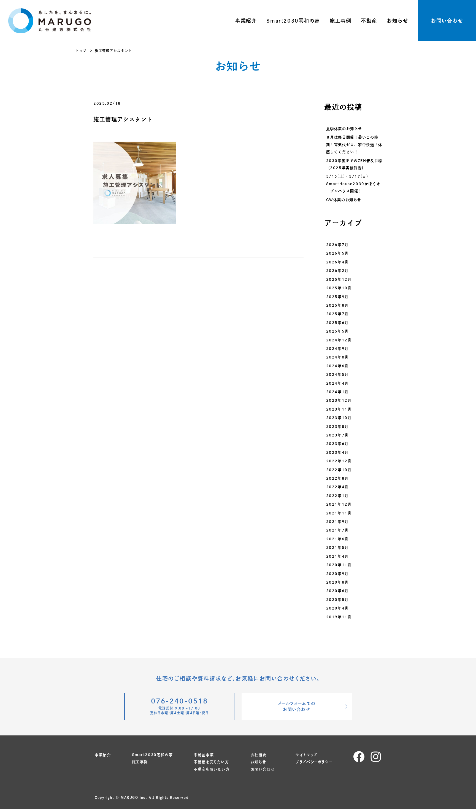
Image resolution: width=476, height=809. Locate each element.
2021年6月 (337, 539)
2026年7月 (337, 245)
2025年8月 (337, 305)
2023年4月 (337, 452)
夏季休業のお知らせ (344, 129)
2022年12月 (339, 461)
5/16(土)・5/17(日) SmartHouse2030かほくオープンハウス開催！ (353, 183)
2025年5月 (337, 331)
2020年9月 (337, 574)
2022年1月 (337, 496)
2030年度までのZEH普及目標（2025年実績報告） (354, 164)
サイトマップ (306, 755)
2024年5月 (337, 374)
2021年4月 (337, 556)
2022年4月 (337, 487)
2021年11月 (339, 513)
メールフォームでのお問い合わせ (297, 706)
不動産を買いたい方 (211, 769)
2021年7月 (337, 530)
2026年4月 (337, 262)
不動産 (369, 20)
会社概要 (259, 755)
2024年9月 (337, 348)
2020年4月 (337, 608)
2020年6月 (337, 591)
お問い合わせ (447, 20)
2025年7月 (337, 314)
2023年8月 (337, 426)
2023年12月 (339, 400)
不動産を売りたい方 (211, 762)
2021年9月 (337, 522)
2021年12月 (339, 504)
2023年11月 (339, 409)
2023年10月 (339, 418)
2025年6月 (337, 323)
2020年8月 (337, 582)
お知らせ (397, 20)
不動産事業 (204, 755)
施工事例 (340, 20)
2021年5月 (337, 547)
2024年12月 (339, 340)
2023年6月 (337, 444)
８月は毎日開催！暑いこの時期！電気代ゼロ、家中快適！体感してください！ (354, 144)
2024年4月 (337, 383)
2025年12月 (339, 279)
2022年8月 (337, 478)
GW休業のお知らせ (343, 200)
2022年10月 (339, 470)
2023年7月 (337, 435)
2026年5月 (337, 253)
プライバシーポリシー (314, 762)
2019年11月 (339, 617)
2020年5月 (337, 600)
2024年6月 (337, 366)
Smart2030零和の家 (293, 20)
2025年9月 (337, 297)
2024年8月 (337, 357)
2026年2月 (337, 271)
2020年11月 (339, 565)
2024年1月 (337, 392)
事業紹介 (246, 20)
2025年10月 (339, 288)
